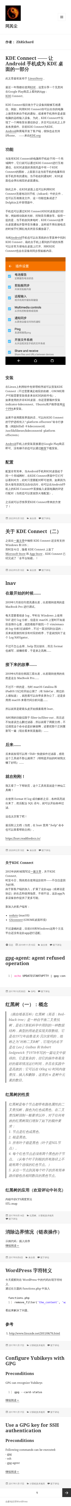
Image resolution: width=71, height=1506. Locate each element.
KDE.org (35, 135)
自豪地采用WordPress (16, 1501)
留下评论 (46, 518)
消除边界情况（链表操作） (33, 1231)
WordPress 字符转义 (28, 1270)
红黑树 (33, 1215)
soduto (13, 915)
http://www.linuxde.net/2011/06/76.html (34, 1333)
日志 (11, 944)
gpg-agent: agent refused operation (35, 960)
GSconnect (16, 920)
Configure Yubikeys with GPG (34, 1361)
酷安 (43, 448)
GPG (33, 991)
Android (10, 131)
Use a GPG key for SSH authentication (32, 1428)
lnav (10, 583)
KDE (33, 87)
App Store (36, 554)
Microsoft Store (15, 554)
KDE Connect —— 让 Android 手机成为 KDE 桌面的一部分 (34, 63)
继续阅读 (12, 1245)
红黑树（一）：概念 (26, 1004)
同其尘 (11, 26)
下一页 (66, 1492)
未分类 (33, 518)
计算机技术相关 (46, 1215)
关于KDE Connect (19, 862)
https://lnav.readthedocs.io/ (22, 838)
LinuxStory (35, 78)
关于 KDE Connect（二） (33, 531)
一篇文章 (19, 540)
